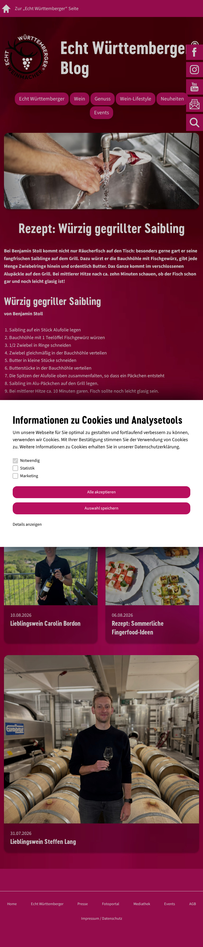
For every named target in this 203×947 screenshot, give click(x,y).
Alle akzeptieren (101, 492)
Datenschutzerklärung (157, 447)
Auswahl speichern (101, 508)
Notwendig (30, 460)
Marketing (29, 476)
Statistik (27, 468)
